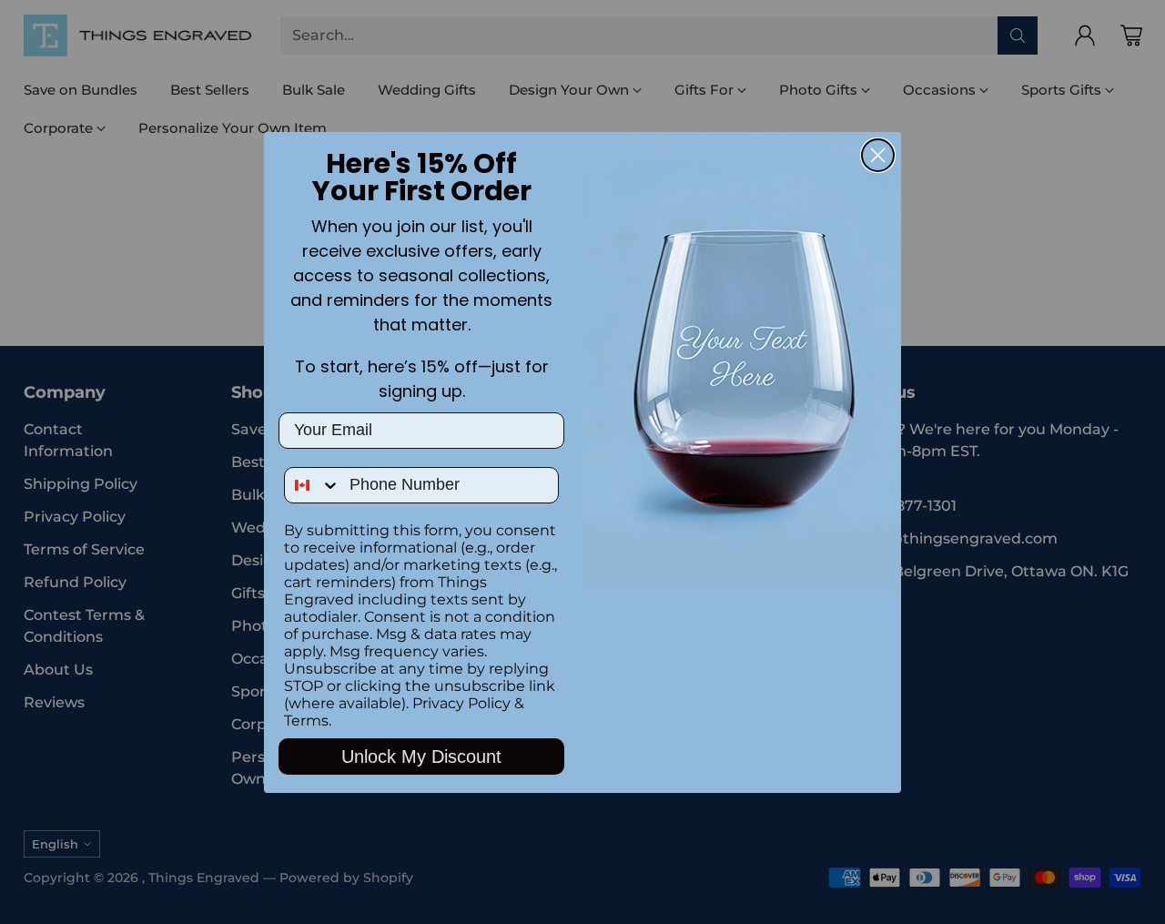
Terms (306, 720)
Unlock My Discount (421, 756)
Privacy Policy (461, 703)
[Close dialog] (878, 155)
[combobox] (312, 485)
